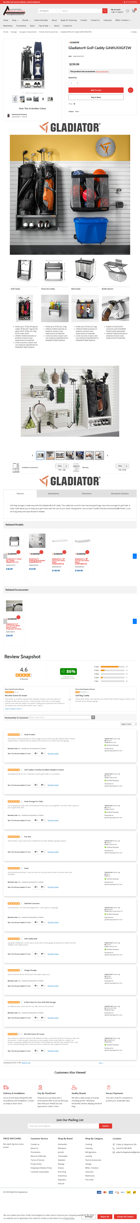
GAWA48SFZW (79, 567)
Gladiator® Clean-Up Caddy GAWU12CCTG (14, 560)
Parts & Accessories (93, 1160)
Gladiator (62, 1160)
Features (20, 493)
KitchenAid (62, 1144)
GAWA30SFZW (56, 567)
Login (113, 12)
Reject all (105, 1216)
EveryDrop (62, 1176)
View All (61, 1183)
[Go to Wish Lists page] (127, 10)
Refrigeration (90, 1152)
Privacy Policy (36, 1164)
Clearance (89, 1172)
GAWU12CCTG (10, 565)
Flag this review (53, 753)
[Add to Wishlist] (130, 90)
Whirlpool (62, 1148)
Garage (88, 1164)
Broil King (62, 1172)
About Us (34, 1148)
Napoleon (62, 1179)
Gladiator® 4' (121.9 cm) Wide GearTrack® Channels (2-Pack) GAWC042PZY (14, 626)
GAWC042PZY (10, 632)
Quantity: (72, 77)
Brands (25, 20)
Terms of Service (37, 1160)
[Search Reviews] (93, 717)
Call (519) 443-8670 (124, 1148)
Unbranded (62, 1156)
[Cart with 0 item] (133, 10)
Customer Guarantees (40, 1172)
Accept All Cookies (125, 1216)
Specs (53, 493)
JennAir (61, 1152)
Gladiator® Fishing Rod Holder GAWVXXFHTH (37, 560)
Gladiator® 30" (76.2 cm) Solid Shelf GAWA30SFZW (58, 561)
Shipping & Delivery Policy (41, 1168)
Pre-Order (89, 1179)
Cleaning (89, 1148)
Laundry (88, 1156)
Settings (88, 1216)
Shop (14, 20)
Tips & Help (43, 26)
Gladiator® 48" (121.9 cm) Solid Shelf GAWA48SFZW (82, 561)
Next (101, 1063)
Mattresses (90, 1176)
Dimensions (87, 493)
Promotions (35, 1152)
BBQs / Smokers (122, 20)
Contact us (35, 1144)
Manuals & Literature (120, 493)
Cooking (88, 1144)
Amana (61, 1168)
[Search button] (104, 10)
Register (120, 12)
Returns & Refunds (38, 1156)
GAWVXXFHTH (33, 565)
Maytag (61, 1164)
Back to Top (26, 1063)
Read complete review (13, 709)
